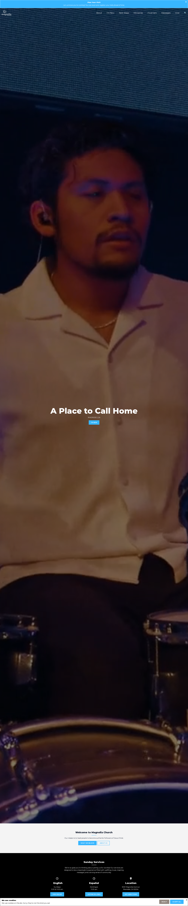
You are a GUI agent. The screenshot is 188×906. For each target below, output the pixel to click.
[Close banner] (186, 2)
